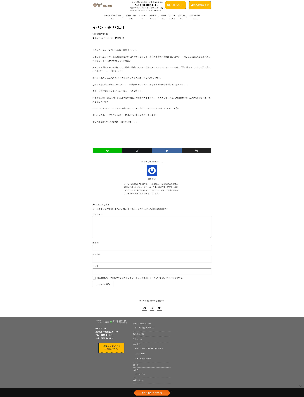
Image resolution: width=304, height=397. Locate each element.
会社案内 (136, 344)
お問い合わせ (177, 5)
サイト (96, 266)
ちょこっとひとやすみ (104, 38)
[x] (137, 150)
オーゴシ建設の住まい (142, 324)
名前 (96, 243)
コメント (98, 214)
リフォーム (137, 339)
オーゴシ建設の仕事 (143, 359)
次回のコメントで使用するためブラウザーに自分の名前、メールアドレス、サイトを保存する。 (140, 278)
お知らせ (136, 370)
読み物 (135, 365)
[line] (107, 150)
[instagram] (152, 308)
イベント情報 (140, 374)
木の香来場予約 (201, 5)
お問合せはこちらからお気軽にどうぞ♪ (111, 347)
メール (97, 254)
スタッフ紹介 (140, 354)
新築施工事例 (138, 334)
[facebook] (167, 150)
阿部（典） (121, 38)
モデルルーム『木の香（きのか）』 (149, 349)
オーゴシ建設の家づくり (145, 328)
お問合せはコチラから (151, 393)
